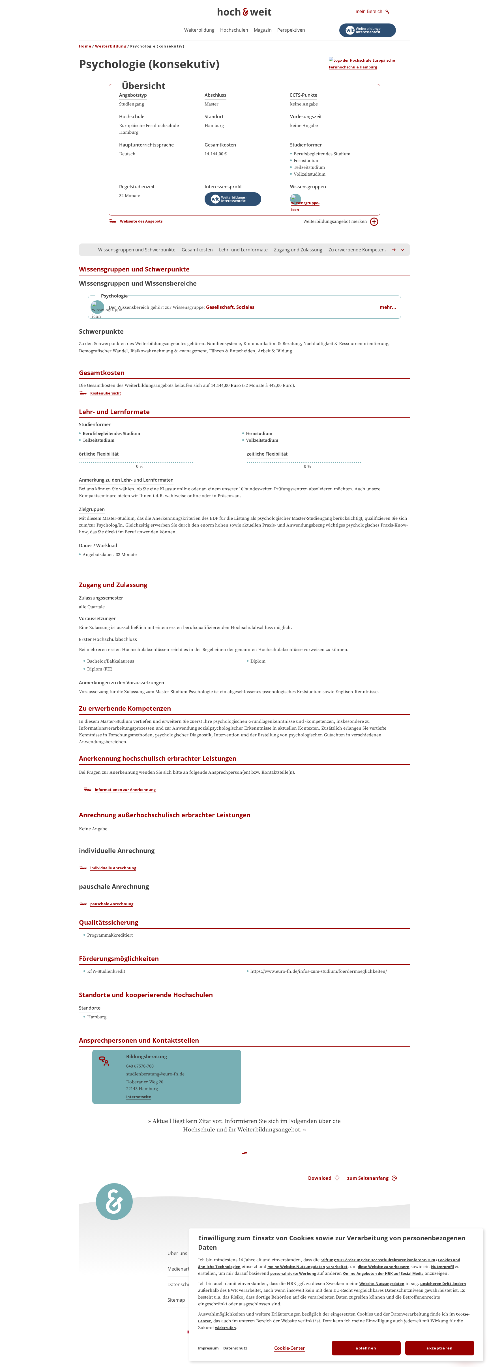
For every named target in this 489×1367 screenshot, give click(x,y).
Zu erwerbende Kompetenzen (360, 250)
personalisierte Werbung (293, 1273)
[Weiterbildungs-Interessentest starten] (367, 30)
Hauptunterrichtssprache (146, 145)
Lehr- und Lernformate (243, 250)
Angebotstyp (133, 95)
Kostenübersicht (105, 393)
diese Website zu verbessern (383, 1266)
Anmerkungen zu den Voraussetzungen (121, 683)
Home (85, 46)
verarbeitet (337, 1266)
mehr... (388, 307)
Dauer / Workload (98, 545)
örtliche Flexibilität (99, 454)
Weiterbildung (199, 30)
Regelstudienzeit (137, 187)
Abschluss (215, 95)
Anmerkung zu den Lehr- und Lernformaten (126, 480)
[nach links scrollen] (86, 249)
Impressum (208, 1348)
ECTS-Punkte (303, 95)
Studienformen (306, 145)
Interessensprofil (223, 187)
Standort (214, 116)
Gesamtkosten (220, 145)
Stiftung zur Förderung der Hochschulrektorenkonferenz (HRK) (379, 1259)
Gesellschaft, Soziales (230, 307)
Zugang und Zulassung (298, 250)
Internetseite (138, 1096)
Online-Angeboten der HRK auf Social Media (383, 1273)
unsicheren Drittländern (443, 1283)
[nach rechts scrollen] (394, 249)
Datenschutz (235, 1348)
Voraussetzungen (98, 618)
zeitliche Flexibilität (267, 454)
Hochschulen (234, 30)
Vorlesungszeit (306, 116)
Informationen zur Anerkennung (125, 789)
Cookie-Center (289, 1348)
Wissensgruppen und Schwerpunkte (136, 250)
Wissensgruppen (308, 187)
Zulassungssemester (101, 598)
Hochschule (131, 116)
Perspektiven (291, 30)
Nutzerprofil (442, 1266)
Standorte (89, 1008)
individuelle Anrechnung (113, 867)
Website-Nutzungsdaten (381, 1283)
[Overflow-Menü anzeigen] (402, 249)
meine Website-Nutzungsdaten (296, 1266)
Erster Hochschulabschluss (108, 639)
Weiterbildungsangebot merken (335, 221)
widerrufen (225, 1327)
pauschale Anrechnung (111, 903)
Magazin (263, 30)
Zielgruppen (92, 509)
